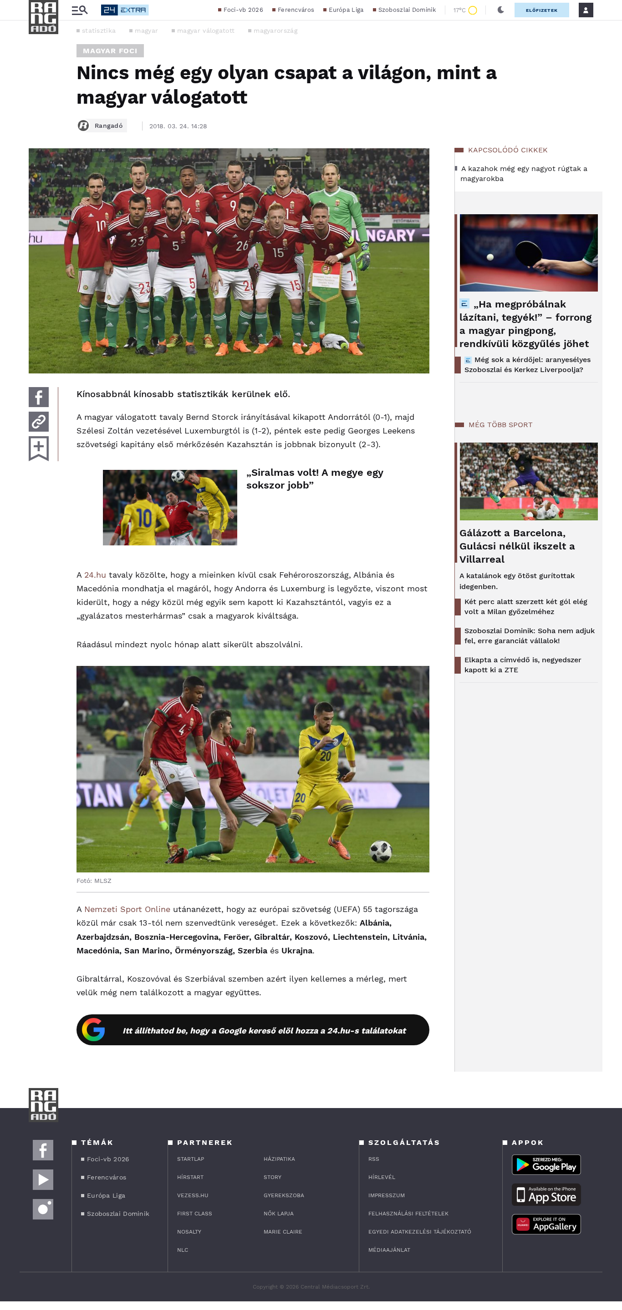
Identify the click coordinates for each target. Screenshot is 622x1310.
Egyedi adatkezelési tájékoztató (419, 1232)
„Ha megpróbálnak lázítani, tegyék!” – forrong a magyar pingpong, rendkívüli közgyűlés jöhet (525, 323)
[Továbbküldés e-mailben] (39, 422)
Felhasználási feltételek (408, 1213)
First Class (194, 1213)
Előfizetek (542, 10)
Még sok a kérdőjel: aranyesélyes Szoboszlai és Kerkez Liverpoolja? (527, 364)
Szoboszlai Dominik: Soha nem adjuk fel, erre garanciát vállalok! (529, 635)
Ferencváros (296, 9)
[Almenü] (79, 10)
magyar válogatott (206, 30)
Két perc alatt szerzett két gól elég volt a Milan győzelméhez (525, 606)
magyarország (275, 30)
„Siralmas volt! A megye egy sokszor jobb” (314, 479)
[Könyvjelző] (39, 448)
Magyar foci (110, 50)
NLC (182, 1250)
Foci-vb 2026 (243, 9)
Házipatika (279, 1159)
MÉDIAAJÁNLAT (389, 1250)
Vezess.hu (193, 1195)
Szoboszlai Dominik (407, 9)
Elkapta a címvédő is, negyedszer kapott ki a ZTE (522, 664)
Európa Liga (346, 9)
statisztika (99, 30)
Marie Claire (283, 1232)
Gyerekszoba (284, 1195)
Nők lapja (279, 1213)
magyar (146, 30)
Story (272, 1177)
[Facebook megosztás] (39, 397)
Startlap (190, 1159)
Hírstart (190, 1177)
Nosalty (189, 1232)
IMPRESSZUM (386, 1195)
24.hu (95, 574)
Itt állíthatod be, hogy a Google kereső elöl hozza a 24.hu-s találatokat (264, 1030)
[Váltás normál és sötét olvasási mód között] (500, 10)
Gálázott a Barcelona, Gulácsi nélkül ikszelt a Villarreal (517, 546)
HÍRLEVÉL (381, 1177)
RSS (373, 1159)
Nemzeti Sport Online (127, 909)
